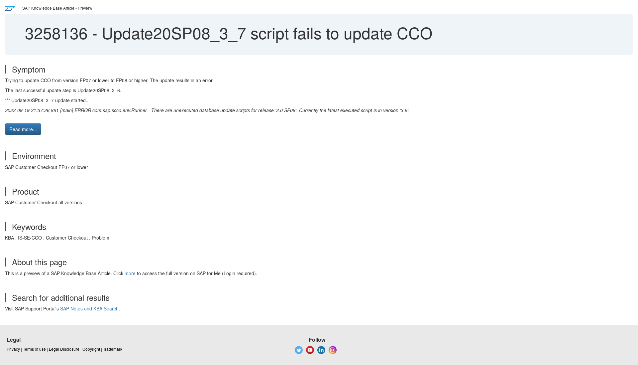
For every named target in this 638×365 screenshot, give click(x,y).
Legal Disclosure (64, 349)
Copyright (91, 349)
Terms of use (34, 349)
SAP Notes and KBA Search (89, 308)
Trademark (112, 349)
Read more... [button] (23, 129)
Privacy (13, 349)
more (130, 273)
